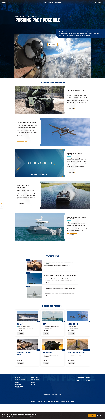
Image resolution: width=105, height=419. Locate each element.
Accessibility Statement (65, 401)
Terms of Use (39, 401)
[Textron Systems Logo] (52, 3)
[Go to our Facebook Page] (86, 380)
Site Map (72, 401)
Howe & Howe (54, 394)
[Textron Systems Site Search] (102, 2)
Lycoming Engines (47, 394)
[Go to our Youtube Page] (78, 380)
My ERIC (60, 394)
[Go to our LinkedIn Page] (89, 380)
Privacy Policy (33, 401)
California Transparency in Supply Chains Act (51, 401)
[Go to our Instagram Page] (83, 380)
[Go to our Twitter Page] (81, 380)
